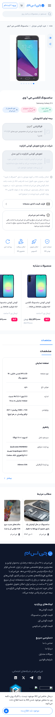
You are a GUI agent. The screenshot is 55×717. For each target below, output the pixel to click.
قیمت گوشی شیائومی (42, 626)
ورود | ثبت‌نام (10, 5)
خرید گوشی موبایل (38, 26)
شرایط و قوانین (46, 659)
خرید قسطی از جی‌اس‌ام (10, 109)
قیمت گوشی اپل (45, 620)
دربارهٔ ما (49, 648)
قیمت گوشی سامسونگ (42, 615)
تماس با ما (48, 643)
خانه (51, 26)
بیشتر (9, 478)
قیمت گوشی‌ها (46, 609)
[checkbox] (48, 132)
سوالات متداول (46, 654)
